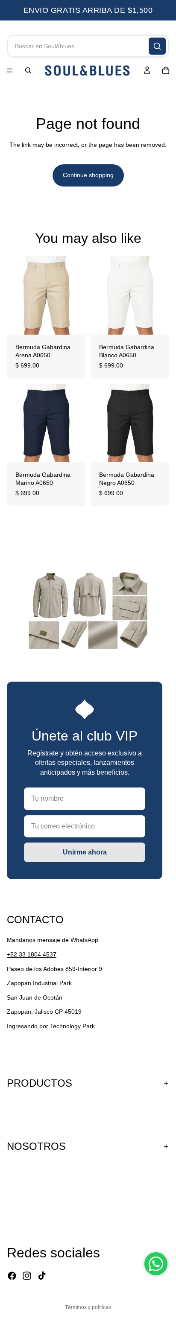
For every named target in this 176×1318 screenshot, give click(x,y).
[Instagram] (27, 1276)
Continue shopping (88, 175)
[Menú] (10, 70)
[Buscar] (157, 46)
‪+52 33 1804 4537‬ (31, 954)
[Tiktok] (42, 1276)
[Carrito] (165, 70)
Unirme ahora (85, 852)
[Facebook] (12, 1276)
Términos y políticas (88, 1307)
